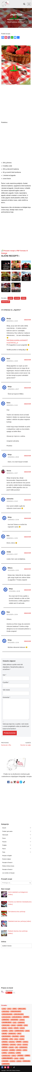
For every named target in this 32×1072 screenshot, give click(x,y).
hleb (15, 1022)
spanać (19, 1050)
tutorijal (11, 1052)
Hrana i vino (6, 1025)
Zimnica (19, 1061)
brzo (14, 1008)
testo (24, 1050)
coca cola (6, 1011)
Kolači (22, 1028)
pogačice (12, 1041)
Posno (23, 298)
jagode (17, 298)
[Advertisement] (16, 103)
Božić (9, 1008)
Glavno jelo (7, 1022)
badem (10, 298)
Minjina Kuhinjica (16, 1070)
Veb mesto (6, 690)
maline (5, 1033)
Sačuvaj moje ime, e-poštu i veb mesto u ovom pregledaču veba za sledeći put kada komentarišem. (16, 726)
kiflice (4, 1028)
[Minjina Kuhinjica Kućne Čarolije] (5, 4)
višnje (16, 1058)
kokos (10, 1028)
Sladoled (5, 1050)
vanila (13, 1055)
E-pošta (6, 682)
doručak (6, 1019)
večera (20, 1055)
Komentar (6, 697)
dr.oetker (14, 1019)
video (27, 1055)
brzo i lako (22, 1008)
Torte (4, 1052)
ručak (5, 1047)
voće (21, 1058)
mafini (27, 1030)
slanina (12, 1050)
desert (26, 1017)
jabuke (13, 1025)
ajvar (4, 1008)
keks (25, 1025)
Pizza (16, 1039)
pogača (5, 1041)
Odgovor (27, 320)
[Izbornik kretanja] (29, 4)
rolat (19, 1044)
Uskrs (18, 1052)
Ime (4, 675)
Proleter (13, 1044)
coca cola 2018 (7, 1014)
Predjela (5, 1044)
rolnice (25, 1044)
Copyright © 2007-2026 (6, 1070)
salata (11, 1047)
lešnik (11, 1030)
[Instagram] (8, 1067)
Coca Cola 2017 (15, 1011)
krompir (5, 1030)
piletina (5, 1039)
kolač (16, 1028)
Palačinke (15, 1036)
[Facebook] (2, 1067)
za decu (12, 1061)
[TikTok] (14, 1067)
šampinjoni (6, 1063)
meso (19, 1033)
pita (11, 1039)
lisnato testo (19, 1030)
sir (16, 1047)
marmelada (12, 1033)
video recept (7, 1058)
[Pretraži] (24, 4)
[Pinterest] (11, 1067)
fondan (22, 1019)
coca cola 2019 (18, 1014)
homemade (21, 1022)
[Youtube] (5, 1067)
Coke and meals (17, 1017)
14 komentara (19, 19)
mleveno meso (6, 1036)
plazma (22, 1039)
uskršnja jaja (6, 1055)
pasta (22, 1036)
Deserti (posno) (12, 22)
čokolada (26, 1061)
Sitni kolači (21, 22)
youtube (5, 1061)
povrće (25, 1041)
